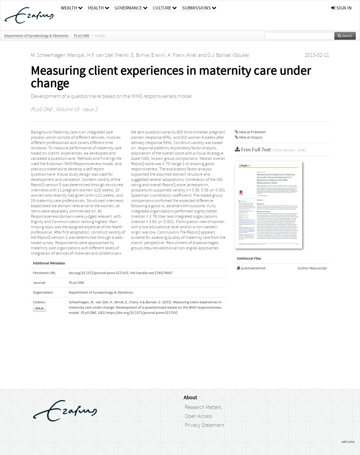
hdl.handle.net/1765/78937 (151, 273)
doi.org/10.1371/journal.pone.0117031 (99, 273)
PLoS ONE (81, 36)
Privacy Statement (204, 425)
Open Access (198, 416)
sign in (343, 8)
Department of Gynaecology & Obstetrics (36, 36)
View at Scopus (250, 137)
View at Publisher (252, 132)
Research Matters (203, 407)
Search (346, 36)
